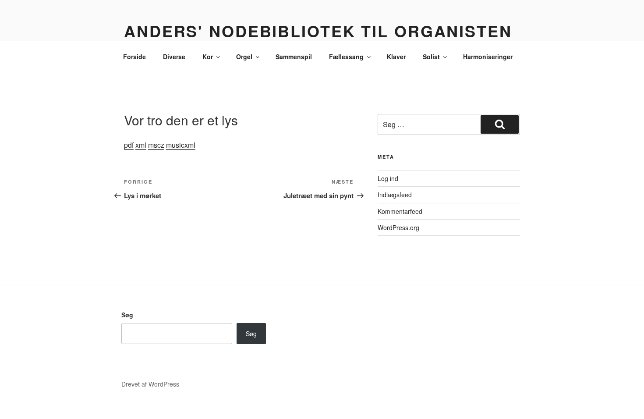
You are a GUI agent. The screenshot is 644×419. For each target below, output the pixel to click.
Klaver (396, 56)
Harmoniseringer (488, 56)
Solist (431, 56)
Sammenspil (294, 56)
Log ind (388, 178)
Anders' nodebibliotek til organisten (318, 30)
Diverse (174, 56)
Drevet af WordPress (150, 384)
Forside (134, 56)
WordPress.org (398, 227)
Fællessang (346, 56)
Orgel (244, 56)
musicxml (180, 145)
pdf (129, 145)
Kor (207, 56)
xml (140, 145)
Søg (127, 314)
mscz (156, 145)
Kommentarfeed (400, 211)
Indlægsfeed (395, 194)
